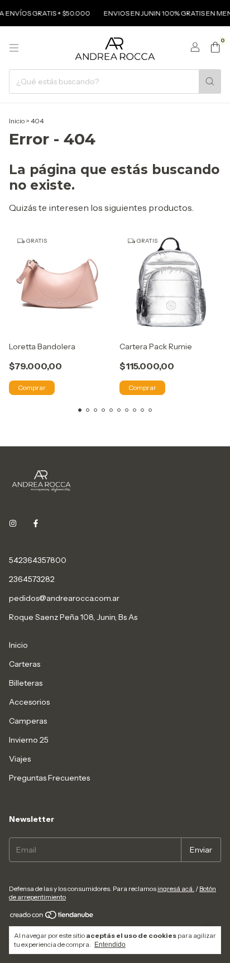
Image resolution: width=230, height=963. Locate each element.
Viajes (20, 759)
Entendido (110, 944)
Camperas (28, 721)
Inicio (17, 121)
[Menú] (14, 48)
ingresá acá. (175, 888)
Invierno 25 (29, 740)
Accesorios (29, 702)
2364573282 (32, 579)
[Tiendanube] (52, 917)
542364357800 (37, 560)
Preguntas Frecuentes (49, 778)
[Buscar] (210, 81)
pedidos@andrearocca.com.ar (64, 598)
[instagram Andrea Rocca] (13, 523)
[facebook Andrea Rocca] (36, 523)
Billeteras (25, 683)
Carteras (24, 664)
